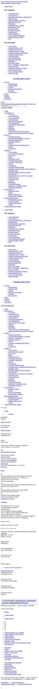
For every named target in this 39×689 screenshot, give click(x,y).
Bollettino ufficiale (10, 667)
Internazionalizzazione (11, 198)
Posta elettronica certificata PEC (14, 634)
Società (10, 193)
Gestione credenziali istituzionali (18, 53)
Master (10, 157)
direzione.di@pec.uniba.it (8, 452)
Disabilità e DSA (10, 641)
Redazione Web (9, 637)
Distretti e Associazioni (15, 140)
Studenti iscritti (12, 85)
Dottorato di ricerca (14, 142)
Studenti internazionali (15, 89)
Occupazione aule (13, 179)
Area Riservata (9, 644)
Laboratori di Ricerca (14, 137)
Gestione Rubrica (13, 56)
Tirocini (10, 164)
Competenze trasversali (15, 160)
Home (6, 111)
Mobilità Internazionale (15, 200)
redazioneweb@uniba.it (25, 684)
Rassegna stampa (13, 29)
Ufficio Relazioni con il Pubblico (14, 632)
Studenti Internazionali (15, 203)
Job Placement (12, 174)
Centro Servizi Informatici (12, 639)
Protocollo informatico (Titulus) (17, 68)
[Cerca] (26, 106)
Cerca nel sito (5, 106)
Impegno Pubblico (13, 191)
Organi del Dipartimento (15, 121)
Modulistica (11, 24)
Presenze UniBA (13, 66)
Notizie (3, 470)
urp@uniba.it (5, 682)
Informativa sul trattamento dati (14, 658)
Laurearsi (11, 181)
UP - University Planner (15, 71)
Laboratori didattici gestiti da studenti (19, 172)
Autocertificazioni (13, 13)
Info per (7, 82)
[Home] (31, 104)
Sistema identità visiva (15, 70)
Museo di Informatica (14, 194)
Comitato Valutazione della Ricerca (18, 145)
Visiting (10, 205)
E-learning (8, 654)
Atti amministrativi (13, 123)
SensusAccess (12, 32)
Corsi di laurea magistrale (15, 154)
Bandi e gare (8, 669)
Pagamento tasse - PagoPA (16, 25)
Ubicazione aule (13, 177)
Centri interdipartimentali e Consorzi (19, 138)
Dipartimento (8, 113)
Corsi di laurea (12, 152)
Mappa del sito (9, 651)
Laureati (10, 87)
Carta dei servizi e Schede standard (18, 131)
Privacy (7, 652)
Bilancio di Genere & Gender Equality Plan (18, 643)
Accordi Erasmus (13, 201)
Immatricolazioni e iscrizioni (16, 20)
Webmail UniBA (13, 73)
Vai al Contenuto (6, 1)
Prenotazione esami (14, 27)
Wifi (9, 39)
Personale (11, 90)
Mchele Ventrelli (6, 430)
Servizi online (9, 6)
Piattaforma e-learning (14, 187)
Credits (7, 649)
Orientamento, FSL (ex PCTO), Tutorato (20, 176)
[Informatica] (14, 104)
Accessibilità (18, 651)
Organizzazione (13, 119)
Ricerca (7, 135)
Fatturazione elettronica (11, 656)
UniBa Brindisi (9, 615)
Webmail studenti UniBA (15, 37)
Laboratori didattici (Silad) (16, 167)
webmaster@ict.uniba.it (8, 684)
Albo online (8, 664)
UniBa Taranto (9, 618)
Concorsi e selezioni (11, 671)
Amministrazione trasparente (13, 662)
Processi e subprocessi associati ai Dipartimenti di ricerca (19, 602)
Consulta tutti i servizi (21, 79)
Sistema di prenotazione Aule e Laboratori (20, 133)
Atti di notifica (9, 666)
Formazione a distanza (15, 49)
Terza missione (9, 189)
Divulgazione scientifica (15, 196)
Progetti (10, 147)
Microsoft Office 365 (14, 22)
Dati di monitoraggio (11, 673)
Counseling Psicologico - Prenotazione (19, 17)
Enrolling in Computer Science (17, 186)
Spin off (10, 143)
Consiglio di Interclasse (15, 162)
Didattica (7, 150)
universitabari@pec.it (17, 682)
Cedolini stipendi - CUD (15, 48)
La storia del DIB (13, 116)
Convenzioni (12, 148)
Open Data (8, 647)
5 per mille (8, 659)
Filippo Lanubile (6, 422)
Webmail (7, 97)
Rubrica (7, 95)
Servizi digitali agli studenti (16, 35)
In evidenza (4, 502)
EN (4, 102)
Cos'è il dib (11, 114)
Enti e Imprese (12, 92)
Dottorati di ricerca (14, 159)
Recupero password (14, 30)
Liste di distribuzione (14, 58)
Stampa (7, 612)
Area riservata (12, 46)
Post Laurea (11, 155)
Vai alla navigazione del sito (19, 1)
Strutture (10, 126)
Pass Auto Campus (14, 63)
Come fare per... (13, 15)
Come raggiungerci (14, 118)
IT (1, 102)
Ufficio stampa (9, 636)
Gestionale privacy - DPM (16, 51)
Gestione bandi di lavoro (15, 55)
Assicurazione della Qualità (16, 125)
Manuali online (12, 19)
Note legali (14, 652)
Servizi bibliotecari (14, 34)
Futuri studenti (12, 84)
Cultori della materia (14, 184)
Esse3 (6, 94)
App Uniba (8, 99)
